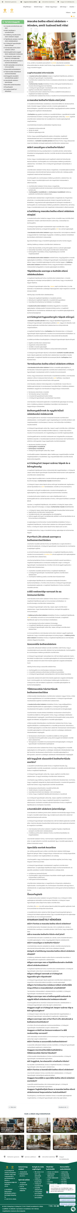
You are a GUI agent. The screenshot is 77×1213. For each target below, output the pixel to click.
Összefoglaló (8, 87)
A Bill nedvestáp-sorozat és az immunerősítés (13, 66)
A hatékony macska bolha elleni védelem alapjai (12, 36)
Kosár (73, 12)
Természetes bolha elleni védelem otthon (12, 49)
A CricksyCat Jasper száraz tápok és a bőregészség (12, 57)
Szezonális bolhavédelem (12, 69)
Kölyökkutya (27, 7)
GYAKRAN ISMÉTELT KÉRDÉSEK (10, 90)
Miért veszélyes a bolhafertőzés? (9, 31)
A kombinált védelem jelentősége (11, 81)
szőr (55, 378)
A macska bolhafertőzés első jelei (13, 27)
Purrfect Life (48, 554)
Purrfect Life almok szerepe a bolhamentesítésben (13, 61)
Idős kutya (63, 7)
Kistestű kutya (38, 7)
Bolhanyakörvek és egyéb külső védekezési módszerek (13, 53)
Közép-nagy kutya (51, 7)
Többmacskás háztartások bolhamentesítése (12, 72)
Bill (58, 323)
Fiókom (68, 12)
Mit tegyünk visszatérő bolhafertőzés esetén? (11, 77)
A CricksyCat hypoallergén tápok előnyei (12, 44)
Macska (71, 7)
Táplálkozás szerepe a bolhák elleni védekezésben (13, 40)
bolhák (54, 63)
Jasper (67, 116)
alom (37, 906)
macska (36, 29)
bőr (57, 229)
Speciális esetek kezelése (12, 84)
